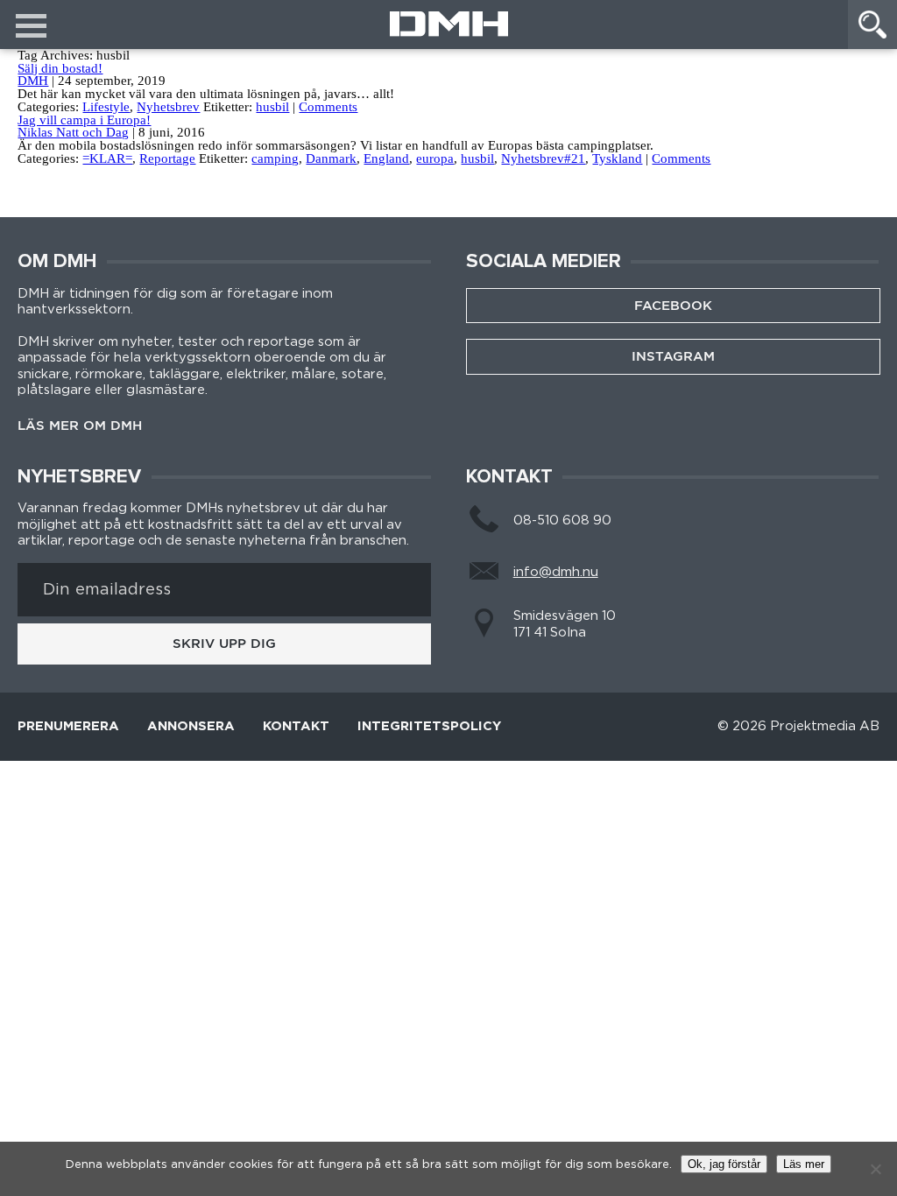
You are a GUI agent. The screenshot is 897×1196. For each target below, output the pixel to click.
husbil (272, 107)
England (386, 158)
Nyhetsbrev (168, 107)
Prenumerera (68, 727)
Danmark (331, 158)
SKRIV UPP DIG (224, 643)
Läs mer (803, 1164)
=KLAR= (107, 158)
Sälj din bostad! (60, 68)
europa (435, 158)
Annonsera (191, 727)
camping (275, 158)
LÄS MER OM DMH (80, 426)
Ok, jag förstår (724, 1164)
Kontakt (296, 727)
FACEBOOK (673, 305)
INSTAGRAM (673, 356)
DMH (33, 81)
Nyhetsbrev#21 (543, 158)
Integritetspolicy (429, 727)
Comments (328, 107)
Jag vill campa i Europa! (84, 120)
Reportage (167, 158)
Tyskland (617, 158)
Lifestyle (106, 107)
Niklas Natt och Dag (73, 132)
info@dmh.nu (555, 572)
